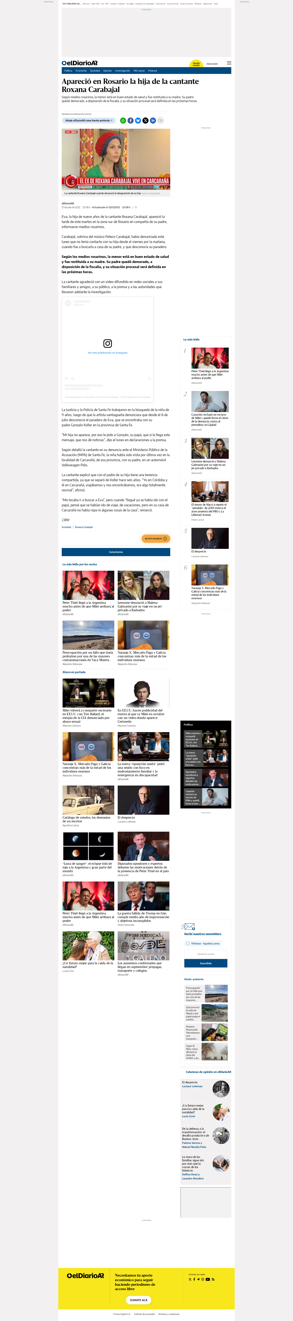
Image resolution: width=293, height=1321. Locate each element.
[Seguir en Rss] (213, 1279)
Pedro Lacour (197, 519)
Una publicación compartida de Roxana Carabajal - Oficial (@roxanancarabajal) (107, 397)
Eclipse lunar (207, 4)
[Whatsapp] (123, 121)
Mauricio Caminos (72, 725)
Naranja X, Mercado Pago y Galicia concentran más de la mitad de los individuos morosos (142, 656)
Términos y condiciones (169, 1314)
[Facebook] (131, 121)
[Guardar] (160, 121)
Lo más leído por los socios (80, 564)
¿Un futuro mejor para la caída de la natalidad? (88, 965)
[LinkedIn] (153, 121)
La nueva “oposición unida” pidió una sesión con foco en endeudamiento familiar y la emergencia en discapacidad (141, 769)
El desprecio (126, 817)
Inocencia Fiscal (172, 4)
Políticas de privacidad (144, 1314)
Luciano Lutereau (186, 4)
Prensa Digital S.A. (122, 1314)
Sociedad (95, 70)
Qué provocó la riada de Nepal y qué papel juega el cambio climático (193, 1013)
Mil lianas (198, 4)
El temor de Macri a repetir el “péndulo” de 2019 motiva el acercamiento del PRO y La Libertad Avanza (209, 509)
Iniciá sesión (212, 64)
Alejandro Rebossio (72, 664)
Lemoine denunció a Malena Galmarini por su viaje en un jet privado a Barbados (140, 606)
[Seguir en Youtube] (208, 1279)
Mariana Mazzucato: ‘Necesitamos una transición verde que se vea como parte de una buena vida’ (193, 1032)
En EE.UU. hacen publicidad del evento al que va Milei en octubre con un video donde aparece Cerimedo (141, 715)
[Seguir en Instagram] (202, 1279)
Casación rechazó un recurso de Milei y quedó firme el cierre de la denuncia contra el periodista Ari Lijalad (209, 419)
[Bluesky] (138, 121)
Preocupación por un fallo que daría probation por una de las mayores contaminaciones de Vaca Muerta (88, 656)
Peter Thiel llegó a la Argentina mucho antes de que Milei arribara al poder (88, 606)
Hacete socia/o (196, 64)
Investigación (122, 70)
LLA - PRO (105, 4)
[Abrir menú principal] (229, 62)
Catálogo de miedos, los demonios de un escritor (86, 819)
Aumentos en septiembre (144, 4)
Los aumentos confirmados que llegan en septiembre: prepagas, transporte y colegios (140, 967)
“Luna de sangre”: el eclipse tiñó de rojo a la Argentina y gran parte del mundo (87, 867)
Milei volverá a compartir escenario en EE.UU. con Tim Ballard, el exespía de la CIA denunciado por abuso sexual (87, 715)
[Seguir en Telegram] (198, 1279)
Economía (81, 70)
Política (68, 70)
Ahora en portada (74, 672)
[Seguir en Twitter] (190, 1279)
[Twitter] (145, 121)
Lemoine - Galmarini (117, 4)
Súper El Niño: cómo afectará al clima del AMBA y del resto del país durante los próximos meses (192, 1052)
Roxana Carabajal (84, 527)
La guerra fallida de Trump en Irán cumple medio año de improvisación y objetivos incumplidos (143, 917)
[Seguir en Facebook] (194, 1279)
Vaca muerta (160, 4)
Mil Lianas (139, 70)
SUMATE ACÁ (138, 1300)
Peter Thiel (95, 4)
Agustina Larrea (71, 825)
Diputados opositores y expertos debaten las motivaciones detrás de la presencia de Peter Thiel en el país (143, 867)
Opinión (107, 70)
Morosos (86, 4)
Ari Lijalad (130, 4)
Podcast (152, 70)
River (216, 4)
